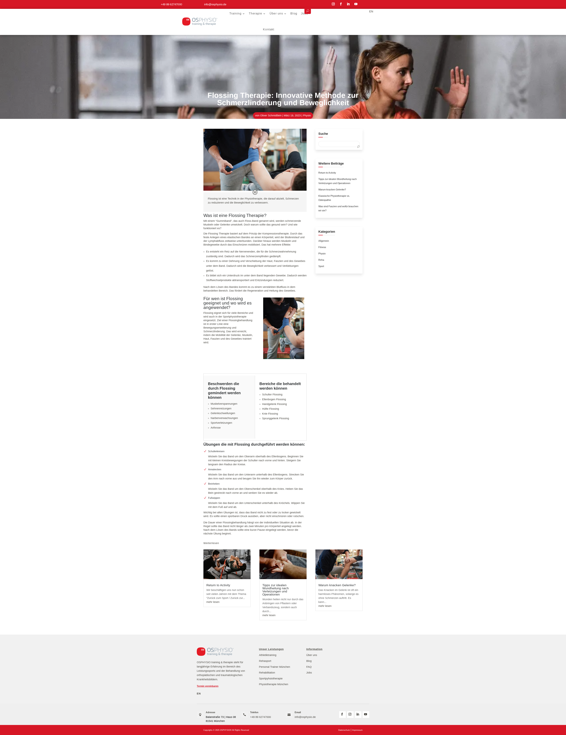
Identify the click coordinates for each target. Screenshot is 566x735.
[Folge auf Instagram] (333, 4)
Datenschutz (344, 730)
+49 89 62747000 (171, 4)
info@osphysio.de (215, 4)
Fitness (322, 247)
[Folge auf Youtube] (356, 4)
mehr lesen (212, 602)
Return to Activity (327, 173)
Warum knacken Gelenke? (332, 189)
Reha (321, 260)
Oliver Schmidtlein (271, 115)
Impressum (357, 730)
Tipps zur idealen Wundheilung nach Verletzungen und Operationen (275, 589)
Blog (293, 13)
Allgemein (323, 241)
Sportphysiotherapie (234, 316)
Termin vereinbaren (207, 686)
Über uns (276, 13)
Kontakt (268, 29)
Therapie (255, 13)
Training (235, 13)
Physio (307, 115)
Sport (321, 266)
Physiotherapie (253, 198)
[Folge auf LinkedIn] (348, 4)
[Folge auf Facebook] (341, 4)
